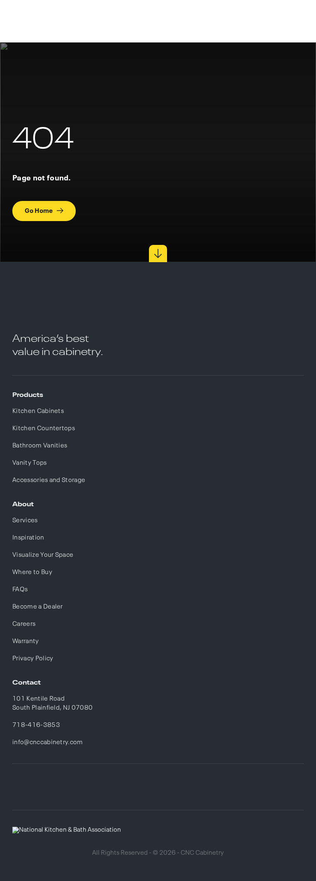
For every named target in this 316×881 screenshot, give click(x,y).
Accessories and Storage (48, 480)
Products (27, 395)
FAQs (20, 589)
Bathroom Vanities (39, 446)
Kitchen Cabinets (38, 411)
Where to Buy (32, 572)
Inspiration (28, 538)
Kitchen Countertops (43, 428)
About (23, 504)
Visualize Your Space (42, 555)
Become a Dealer (37, 607)
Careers (23, 624)
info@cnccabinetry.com (47, 742)
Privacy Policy (32, 658)
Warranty (25, 641)
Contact (26, 683)
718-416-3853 (36, 725)
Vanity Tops (29, 463)
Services (25, 520)
